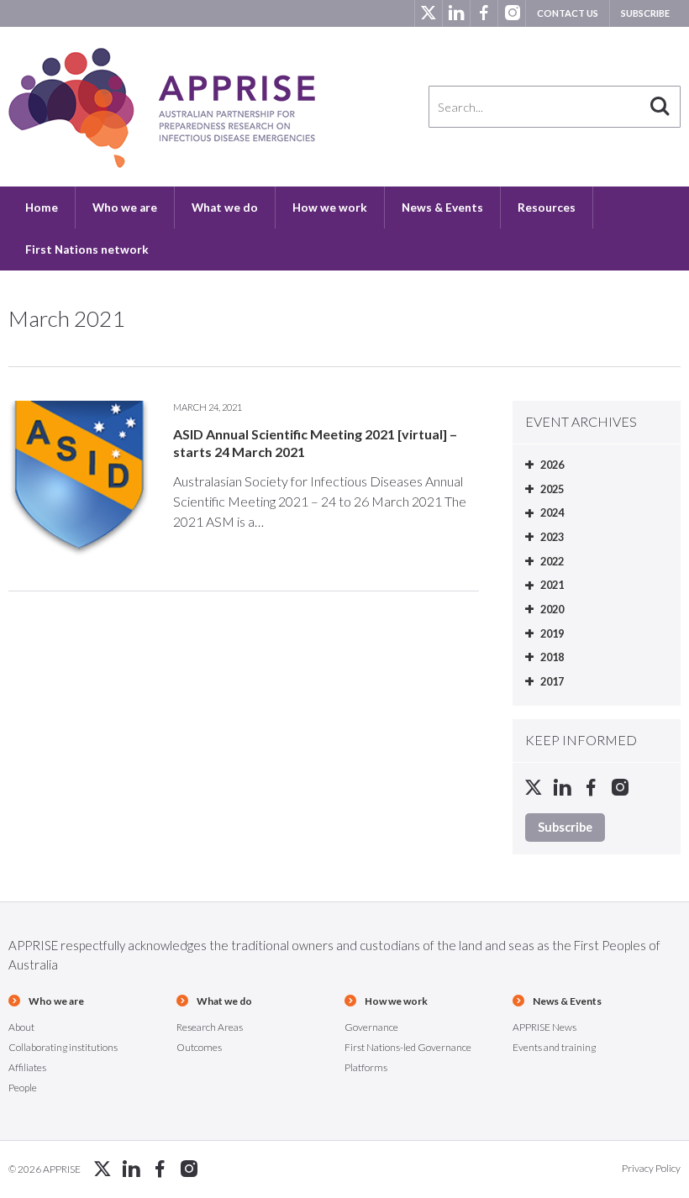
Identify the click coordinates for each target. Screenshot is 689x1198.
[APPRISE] (161, 108)
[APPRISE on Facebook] (483, 13)
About (21, 1027)
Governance (371, 1027)
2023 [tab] (552, 537)
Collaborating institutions (63, 1047)
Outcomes (199, 1047)
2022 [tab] (552, 561)
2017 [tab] (552, 681)
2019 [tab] (552, 633)
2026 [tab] (552, 464)
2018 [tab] (552, 657)
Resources (547, 207)
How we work (329, 207)
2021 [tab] (552, 584)
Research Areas (209, 1027)
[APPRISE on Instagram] (511, 13)
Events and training (554, 1047)
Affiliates (27, 1067)
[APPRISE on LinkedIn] (456, 13)
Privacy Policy (651, 1168)
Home (41, 207)
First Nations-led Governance (407, 1047)
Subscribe (645, 13)
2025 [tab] (552, 489)
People (22, 1087)
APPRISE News (544, 1027)
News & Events (442, 207)
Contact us (567, 13)
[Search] (660, 107)
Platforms (365, 1067)
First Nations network (87, 249)
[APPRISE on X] (428, 13)
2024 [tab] (552, 512)
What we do (225, 207)
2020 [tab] (552, 609)
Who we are (124, 207)
